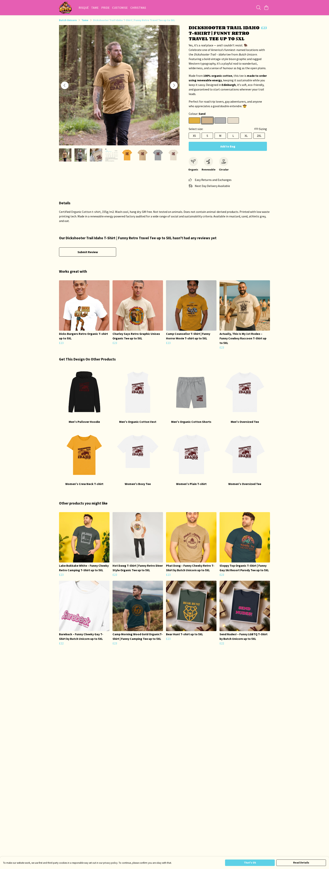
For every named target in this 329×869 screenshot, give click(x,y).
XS (194, 136)
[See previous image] (65, 85)
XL (246, 136)
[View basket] (266, 7)
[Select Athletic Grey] (220, 120)
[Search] (258, 7)
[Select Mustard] (194, 120)
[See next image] (174, 85)
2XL (259, 136)
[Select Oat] (233, 120)
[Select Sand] (207, 120)
